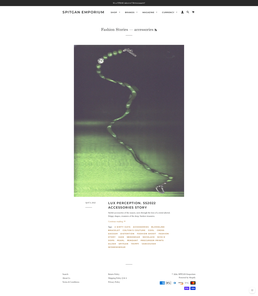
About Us (66, 278)
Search (65, 274)
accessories (141, 227)
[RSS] (156, 30)
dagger (113, 234)
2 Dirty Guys (122, 227)
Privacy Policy (114, 282)
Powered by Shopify (187, 277)
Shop (114, 12)
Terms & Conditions (70, 282)
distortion (127, 234)
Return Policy (113, 274)
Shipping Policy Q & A (117, 278)
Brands (130, 12)
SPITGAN (124, 244)
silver (112, 244)
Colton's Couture (134, 230)
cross (160, 230)
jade (121, 237)
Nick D (161, 237)
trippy (135, 244)
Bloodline (158, 227)
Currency (168, 12)
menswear (133, 237)
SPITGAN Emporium (83, 12)
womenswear (117, 247)
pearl (121, 240)
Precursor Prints (152, 240)
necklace (149, 237)
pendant (132, 240)
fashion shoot (146, 234)
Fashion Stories (114, 30)
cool (151, 230)
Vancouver (149, 244)
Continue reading (115, 221)
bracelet (114, 230)
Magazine (148, 12)
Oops (111, 240)
